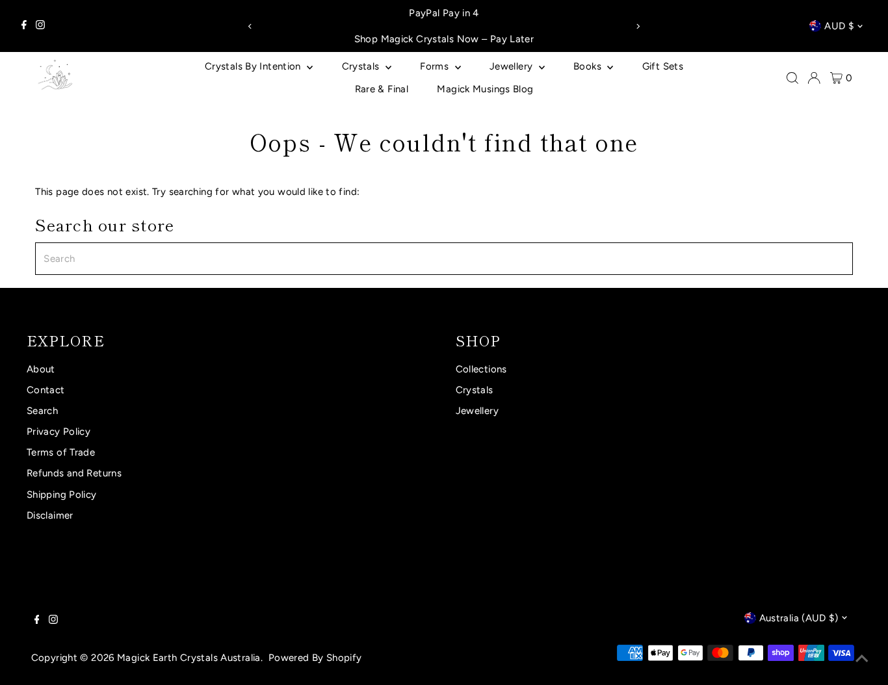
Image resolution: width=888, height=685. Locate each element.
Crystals (362, 66)
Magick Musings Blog (485, 89)
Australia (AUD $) (798, 618)
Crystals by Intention (254, 66)
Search (42, 411)
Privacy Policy (58, 431)
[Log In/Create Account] (814, 78)
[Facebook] (24, 26)
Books (588, 66)
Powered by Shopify (315, 658)
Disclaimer (50, 515)
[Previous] (250, 26)
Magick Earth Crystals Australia (189, 658)
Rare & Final (382, 89)
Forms (435, 66)
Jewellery (513, 66)
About (41, 369)
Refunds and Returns (74, 473)
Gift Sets (662, 66)
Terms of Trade (61, 452)
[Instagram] (40, 26)
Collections (481, 369)
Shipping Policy (62, 494)
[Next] (637, 26)
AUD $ (839, 26)
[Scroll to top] (862, 659)
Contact (46, 390)
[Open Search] (792, 78)
